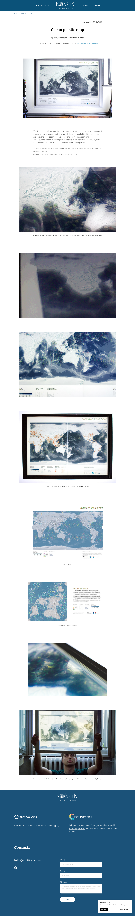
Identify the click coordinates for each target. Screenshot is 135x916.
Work (16, 13)
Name (62, 871)
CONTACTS (86, 5)
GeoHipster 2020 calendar (87, 43)
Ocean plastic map (27, 13)
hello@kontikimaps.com (28, 860)
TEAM (46, 5)
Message (63, 882)
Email (62, 860)
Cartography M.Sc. (77, 828)
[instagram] (15, 867)
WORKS (38, 5)
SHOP (97, 5)
